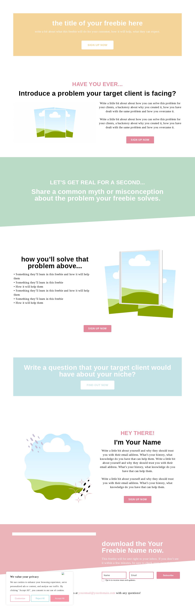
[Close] (67, 573)
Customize (20, 598)
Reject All (40, 598)
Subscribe (168, 575)
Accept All (59, 598)
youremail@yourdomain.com (96, 593)
